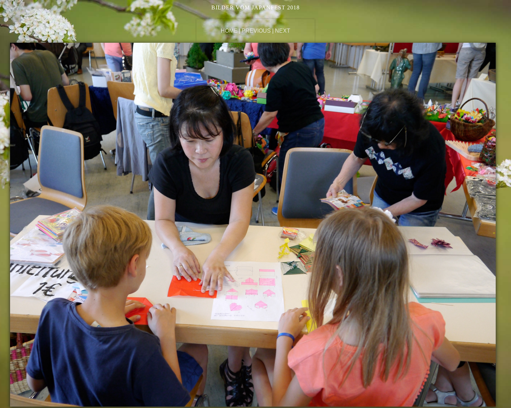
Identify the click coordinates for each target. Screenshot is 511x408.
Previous (256, 31)
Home (229, 31)
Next (282, 31)
